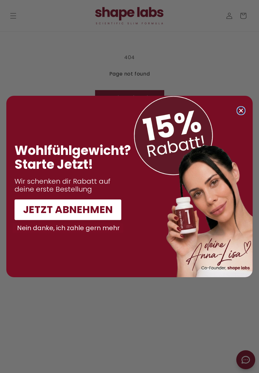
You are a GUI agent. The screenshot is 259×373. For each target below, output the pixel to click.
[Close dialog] (241, 110)
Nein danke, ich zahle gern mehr (68, 227)
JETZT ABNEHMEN (68, 209)
